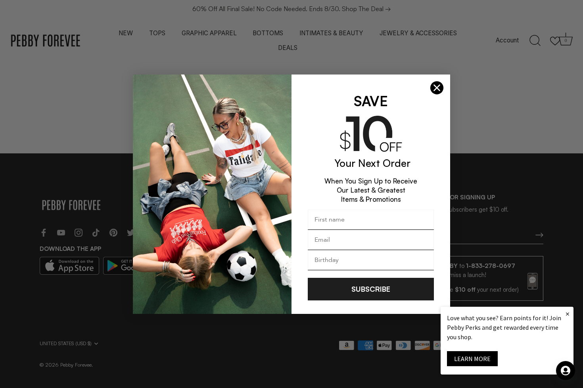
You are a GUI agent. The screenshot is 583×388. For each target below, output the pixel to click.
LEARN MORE (472, 359)
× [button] (568, 314)
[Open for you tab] (565, 370)
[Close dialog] (437, 88)
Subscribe (370, 289)
